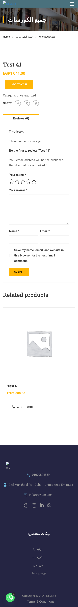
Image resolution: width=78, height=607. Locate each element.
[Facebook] (18, 103)
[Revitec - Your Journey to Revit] (13, 4)
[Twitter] (27, 103)
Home (6, 36)
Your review (18, 190)
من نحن (38, 565)
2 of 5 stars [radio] (17, 181)
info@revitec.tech (40, 495)
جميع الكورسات (24, 36)
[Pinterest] (36, 103)
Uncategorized (47, 36)
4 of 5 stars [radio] (28, 181)
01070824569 (41, 475)
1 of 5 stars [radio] (11, 181)
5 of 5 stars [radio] (34, 181)
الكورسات (38, 557)
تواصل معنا (39, 573)
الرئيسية (38, 549)
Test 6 (12, 385)
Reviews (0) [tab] (21, 118)
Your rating (17, 175)
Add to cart (19, 84)
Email (45, 231)
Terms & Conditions (40, 601)
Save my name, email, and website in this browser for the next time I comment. (39, 255)
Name (14, 231)
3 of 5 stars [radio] (22, 181)
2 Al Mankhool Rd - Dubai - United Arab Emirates (41, 485)
